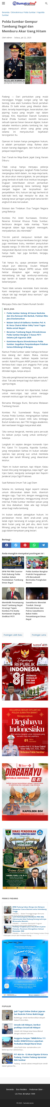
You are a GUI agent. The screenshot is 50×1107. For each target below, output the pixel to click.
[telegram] (43, 545)
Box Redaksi (21, 1089)
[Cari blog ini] (46, 3)
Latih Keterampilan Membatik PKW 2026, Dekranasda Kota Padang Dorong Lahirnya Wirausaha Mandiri (29, 919)
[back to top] (44, 1101)
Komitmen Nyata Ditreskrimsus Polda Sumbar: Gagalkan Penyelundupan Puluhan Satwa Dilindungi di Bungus (27, 344)
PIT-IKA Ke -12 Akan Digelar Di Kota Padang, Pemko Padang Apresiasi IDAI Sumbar (31, 1057)
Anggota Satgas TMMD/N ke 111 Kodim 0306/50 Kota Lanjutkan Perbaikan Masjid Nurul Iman (29, 1041)
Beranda (10, 1089)
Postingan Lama (39, 635)
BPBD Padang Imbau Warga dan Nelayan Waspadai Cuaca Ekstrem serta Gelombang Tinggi (30, 909)
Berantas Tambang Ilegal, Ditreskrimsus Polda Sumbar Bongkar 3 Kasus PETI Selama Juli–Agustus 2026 (26, 335)
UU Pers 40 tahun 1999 (25, 1094)
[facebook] (6, 545)
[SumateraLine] (25, 3)
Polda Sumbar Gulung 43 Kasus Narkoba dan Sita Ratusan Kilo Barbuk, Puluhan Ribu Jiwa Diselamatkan (27, 316)
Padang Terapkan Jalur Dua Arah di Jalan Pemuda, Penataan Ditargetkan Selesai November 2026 (29, 929)
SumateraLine (28, 1103)
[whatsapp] (34, 545)
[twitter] (15, 545)
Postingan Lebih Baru (13, 635)
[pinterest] (25, 545)
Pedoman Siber (36, 1089)
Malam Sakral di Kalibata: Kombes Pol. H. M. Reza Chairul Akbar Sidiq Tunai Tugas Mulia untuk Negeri (26, 325)
